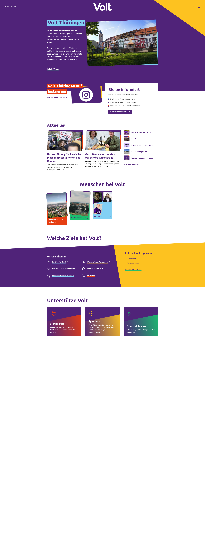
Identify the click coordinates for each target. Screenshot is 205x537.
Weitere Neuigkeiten (131, 165)
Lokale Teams (53, 69)
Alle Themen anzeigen (133, 269)
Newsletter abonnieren (119, 112)
